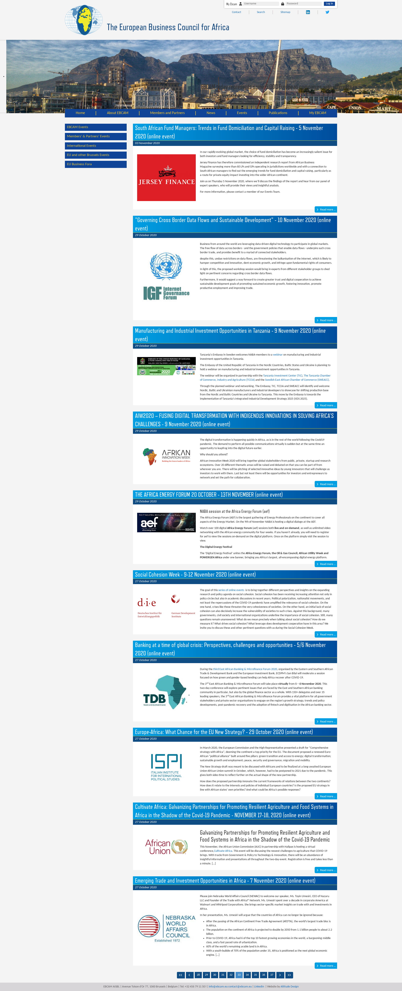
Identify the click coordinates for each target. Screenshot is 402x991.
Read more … (328, 209)
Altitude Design (290, 986)
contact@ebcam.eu (240, 986)
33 (239, 975)
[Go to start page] (181, 975)
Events (242, 113)
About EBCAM (117, 113)
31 (222, 975)
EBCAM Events (77, 127)
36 (263, 975)
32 (230, 975)
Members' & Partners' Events (88, 136)
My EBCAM (317, 113)
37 (271, 975)
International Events (81, 146)
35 (255, 975)
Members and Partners (167, 113)
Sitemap (285, 12)
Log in (329, 3)
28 (198, 975)
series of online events (231, 590)
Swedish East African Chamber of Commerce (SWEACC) (297, 380)
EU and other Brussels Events (88, 155)
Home (80, 113)
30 (214, 975)
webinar (278, 354)
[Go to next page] (280, 975)
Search (261, 12)
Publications (278, 113)
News (211, 113)
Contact (236, 12)
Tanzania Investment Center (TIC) (282, 375)
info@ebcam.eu (218, 986)
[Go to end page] (289, 975)
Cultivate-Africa (223, 851)
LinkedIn (259, 986)
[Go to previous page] (190, 975)
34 (247, 975)
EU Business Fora (79, 164)
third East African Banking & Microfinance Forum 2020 (245, 669)
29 (206, 975)
